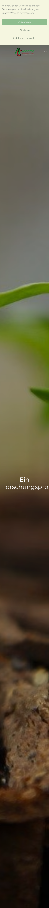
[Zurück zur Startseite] (24, 52)
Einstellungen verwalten (24, 38)
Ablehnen (24, 30)
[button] (3, 52)
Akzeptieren (24, 22)
